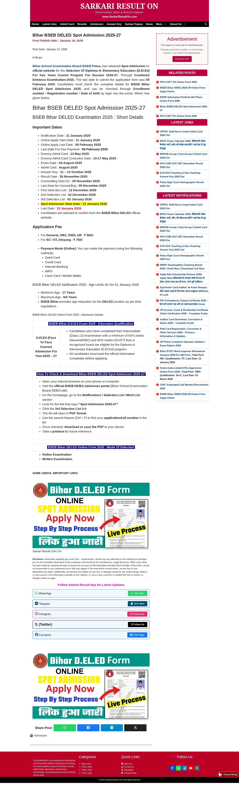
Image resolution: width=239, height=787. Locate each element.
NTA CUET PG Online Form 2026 (178, 116)
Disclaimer (129, 770)
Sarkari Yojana (134, 24)
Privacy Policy (130, 773)
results (82, 24)
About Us (176, 24)
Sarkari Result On (119, 6)
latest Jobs (49, 24)
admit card (67, 24)
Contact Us (129, 767)
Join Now (139, 593)
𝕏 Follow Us (137, 624)
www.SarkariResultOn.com (119, 16)
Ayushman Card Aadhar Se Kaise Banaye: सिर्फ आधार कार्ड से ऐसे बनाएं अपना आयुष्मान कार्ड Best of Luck (184, 291)
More (159, 24)
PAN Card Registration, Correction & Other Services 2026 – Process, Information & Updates (181, 332)
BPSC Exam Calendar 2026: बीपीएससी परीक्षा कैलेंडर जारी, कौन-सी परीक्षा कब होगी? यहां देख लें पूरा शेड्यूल (183, 145)
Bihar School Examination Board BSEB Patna (67, 66)
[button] (206, 24)
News (149, 24)
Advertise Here (182, 59)
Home (35, 24)
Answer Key (114, 24)
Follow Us (138, 614)
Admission (96, 24)
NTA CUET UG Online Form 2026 (178, 82)
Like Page (138, 634)
